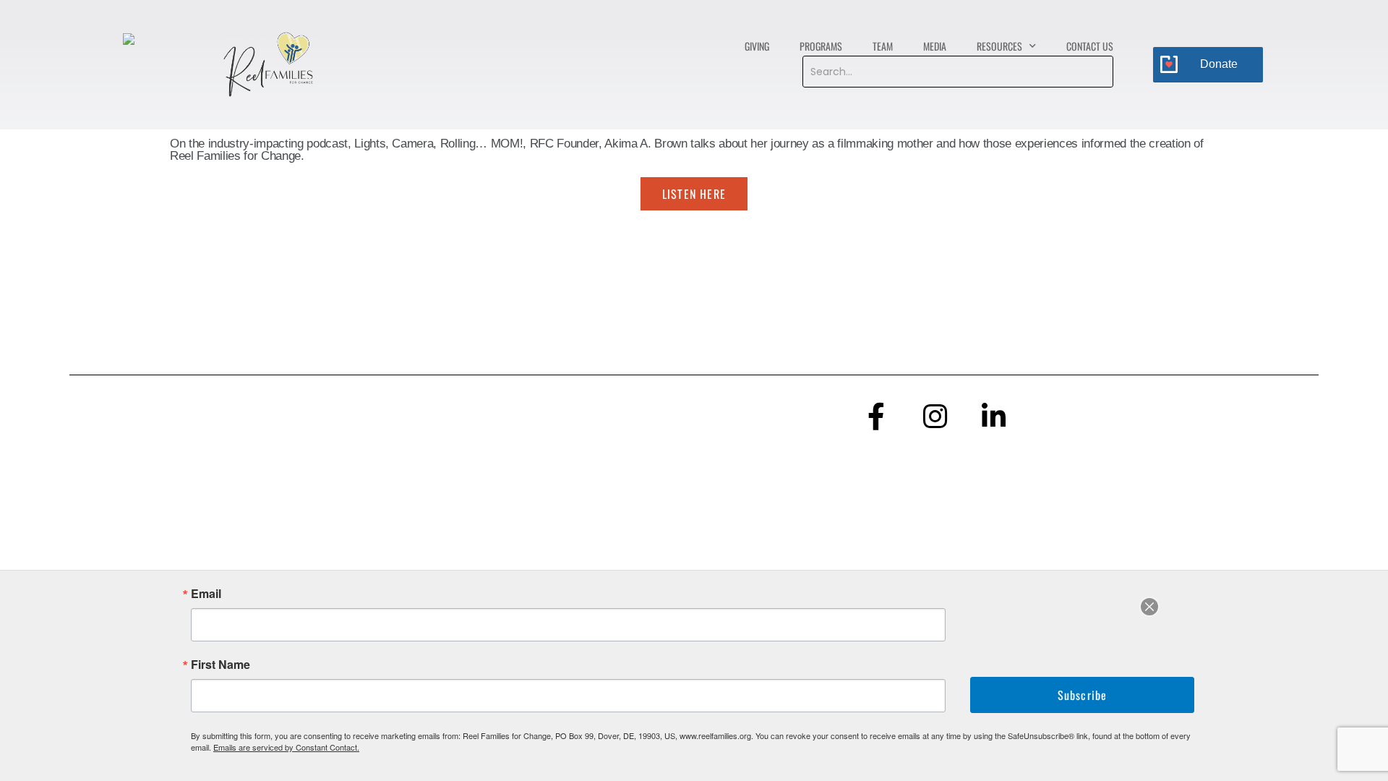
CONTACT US (1089, 46)
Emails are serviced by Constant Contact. (286, 747)
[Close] (1149, 606)
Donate (1219, 64)
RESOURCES (999, 46)
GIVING (757, 46)
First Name (220, 664)
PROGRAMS (821, 46)
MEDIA (934, 46)
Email (206, 593)
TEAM (883, 46)
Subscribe (1083, 695)
